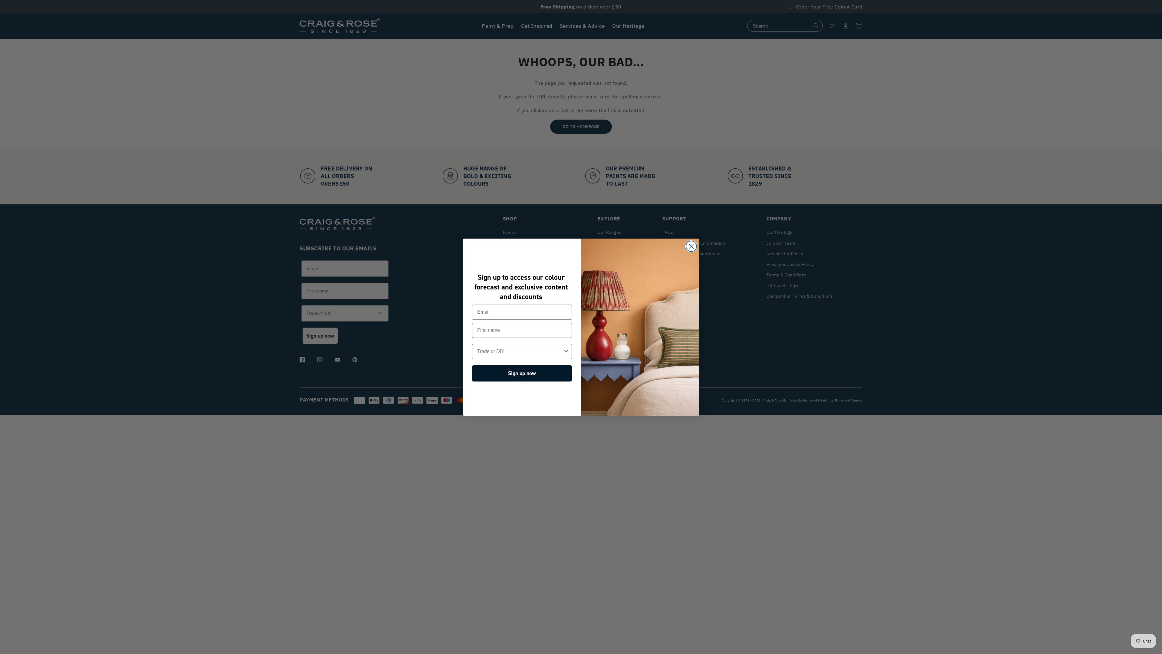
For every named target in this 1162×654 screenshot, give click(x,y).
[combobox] (520, 351)
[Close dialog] (691, 246)
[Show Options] (566, 351)
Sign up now (522, 373)
